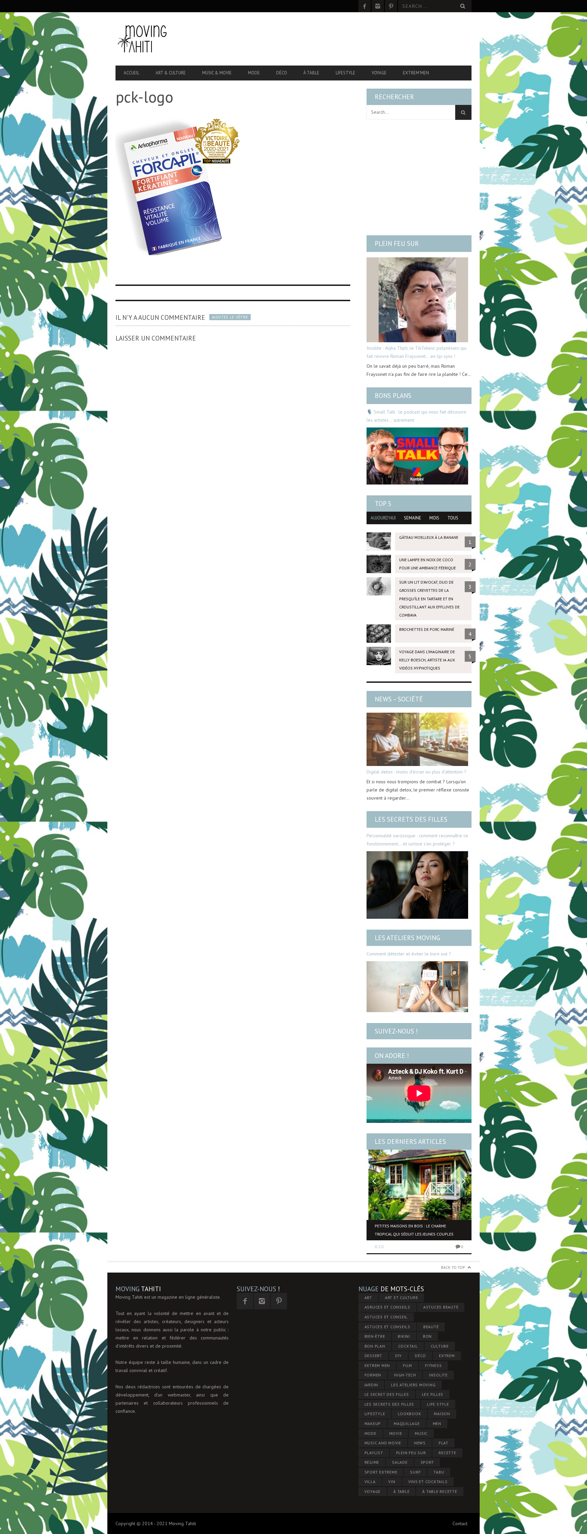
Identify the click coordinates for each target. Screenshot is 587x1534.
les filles (433, 1394)
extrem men (377, 1365)
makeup (372, 1423)
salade (400, 1462)
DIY (398, 1355)
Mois (434, 518)
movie (395, 1433)
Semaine (412, 518)
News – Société (399, 699)
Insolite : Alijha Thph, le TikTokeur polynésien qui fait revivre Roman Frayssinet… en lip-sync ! (416, 352)
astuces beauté (441, 1307)
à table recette (439, 1491)
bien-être (374, 1336)
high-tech (405, 1374)
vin (391, 1481)
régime (371, 1462)
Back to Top (453, 1267)
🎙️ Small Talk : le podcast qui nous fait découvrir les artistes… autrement (417, 416)
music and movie (382, 1442)
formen (372, 1374)
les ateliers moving (413, 1384)
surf (415, 1472)
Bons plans (393, 395)
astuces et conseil (386, 1316)
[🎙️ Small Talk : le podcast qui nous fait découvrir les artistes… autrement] (417, 456)
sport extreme (380, 1472)
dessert (373, 1355)
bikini (404, 1336)
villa (370, 1481)
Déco (281, 73)
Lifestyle (345, 73)
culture (440, 1346)
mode (370, 1433)
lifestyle (374, 1413)
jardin (371, 1384)
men (437, 1423)
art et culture (401, 1297)
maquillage (407, 1423)
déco (420, 1355)
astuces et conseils (387, 1326)
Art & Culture (171, 73)
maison (442, 1413)
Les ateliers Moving (407, 938)
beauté (431, 1326)
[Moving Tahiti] (168, 39)
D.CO (379, 1246)
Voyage (379, 73)
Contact (459, 1523)
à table (401, 1491)
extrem (447, 1355)
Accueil (131, 73)
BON (427, 1336)
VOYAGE (372, 1491)
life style (438, 1404)
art (368, 1297)
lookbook (409, 1413)
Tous (452, 518)
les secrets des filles (389, 1404)
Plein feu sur (397, 243)
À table (311, 73)
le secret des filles (386, 1394)
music (421, 1433)
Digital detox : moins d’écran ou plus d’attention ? (416, 772)
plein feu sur (411, 1452)
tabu (438, 1472)
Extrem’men (416, 73)
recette (447, 1452)
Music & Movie (217, 73)
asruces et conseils (387, 1307)
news (420, 1442)
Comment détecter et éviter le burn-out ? (409, 954)
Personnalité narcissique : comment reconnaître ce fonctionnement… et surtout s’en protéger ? (417, 840)
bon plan (374, 1346)
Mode (254, 73)
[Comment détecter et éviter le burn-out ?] (417, 986)
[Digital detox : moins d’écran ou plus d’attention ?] (417, 739)
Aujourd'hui (383, 518)
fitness (433, 1365)
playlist (373, 1452)
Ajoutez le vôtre (230, 317)
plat (443, 1442)
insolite (438, 1374)
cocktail (408, 1346)
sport (427, 1462)
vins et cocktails (428, 1481)
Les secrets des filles (411, 819)
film (407, 1365)
